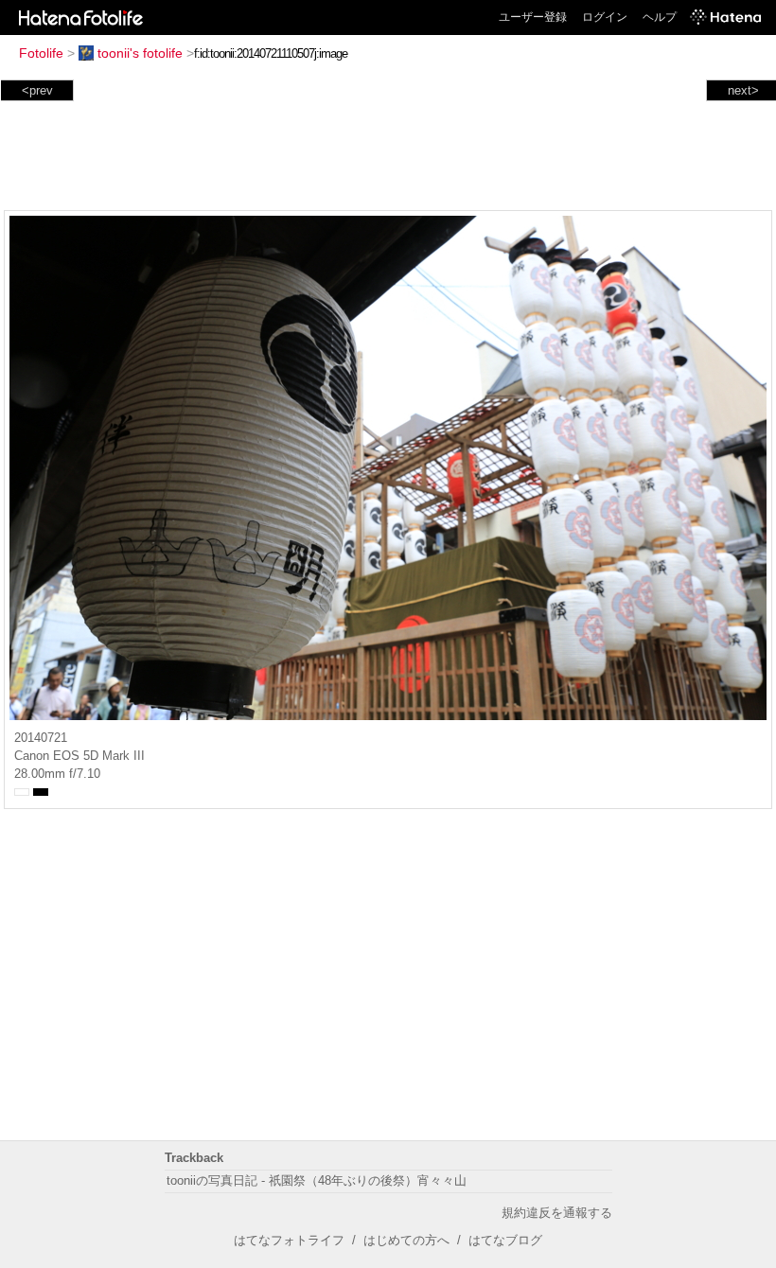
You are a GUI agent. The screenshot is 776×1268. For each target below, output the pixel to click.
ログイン (604, 17)
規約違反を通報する (557, 1213)
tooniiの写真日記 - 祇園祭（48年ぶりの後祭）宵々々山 (317, 1180)
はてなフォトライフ (289, 1240)
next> (743, 90)
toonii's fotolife (140, 53)
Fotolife (41, 53)
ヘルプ (660, 17)
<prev (37, 90)
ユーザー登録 (533, 17)
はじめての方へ (406, 1240)
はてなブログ (505, 1240)
